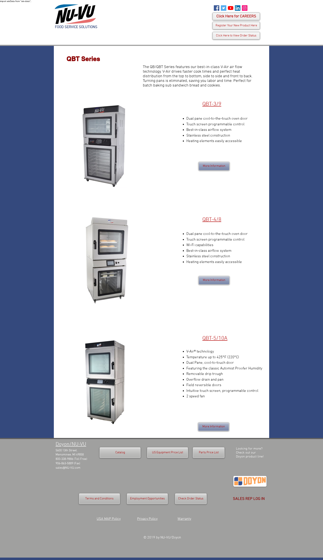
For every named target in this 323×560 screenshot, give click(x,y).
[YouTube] (230, 8)
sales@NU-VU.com (68, 468)
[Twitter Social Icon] (223, 8)
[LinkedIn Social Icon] (237, 8)
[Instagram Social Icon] (244, 8)
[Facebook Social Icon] (216, 8)
